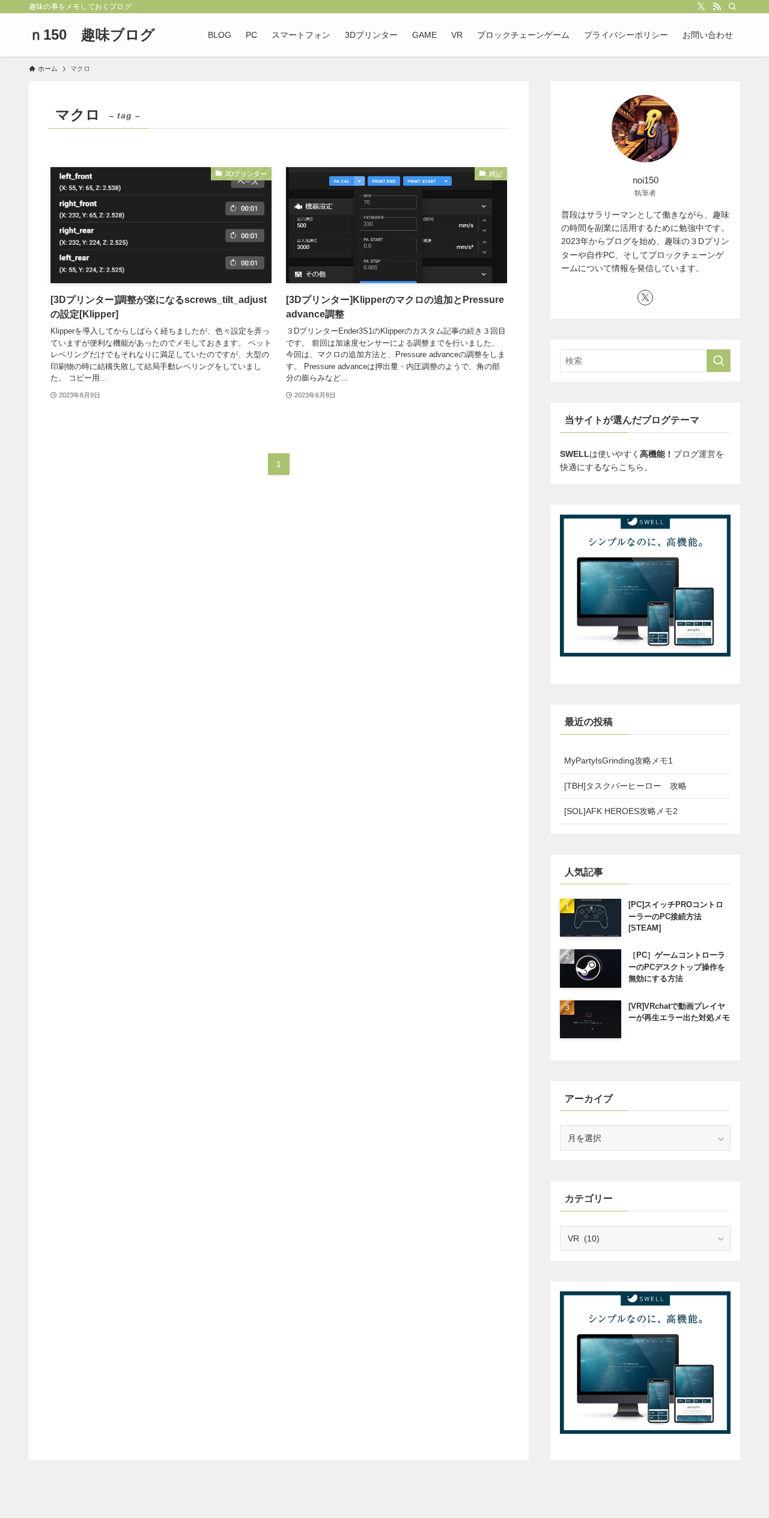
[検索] (732, 6)
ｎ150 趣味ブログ (92, 35)
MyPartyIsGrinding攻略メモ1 (618, 760)
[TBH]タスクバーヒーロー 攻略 (625, 786)
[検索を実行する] (719, 360)
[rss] (717, 6)
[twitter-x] (701, 6)
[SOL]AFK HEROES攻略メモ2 (621, 811)
